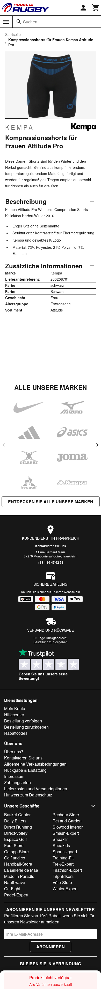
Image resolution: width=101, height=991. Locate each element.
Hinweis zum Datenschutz (28, 795)
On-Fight (12, 889)
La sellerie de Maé (21, 870)
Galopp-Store (16, 852)
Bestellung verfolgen (23, 721)
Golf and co (14, 858)
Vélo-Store (62, 882)
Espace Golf (15, 839)
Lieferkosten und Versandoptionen (35, 789)
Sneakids (61, 845)
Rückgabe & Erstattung (25, 770)
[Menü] (6, 22)
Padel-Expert (16, 895)
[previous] (3, 444)
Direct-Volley (15, 833)
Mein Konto (14, 708)
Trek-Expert (63, 864)
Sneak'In (61, 839)
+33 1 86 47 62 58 (50, 562)
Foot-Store (14, 845)
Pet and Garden (67, 821)
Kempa (19, 127)
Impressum (14, 776)
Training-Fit (63, 858)
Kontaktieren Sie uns (50, 546)
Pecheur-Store (66, 815)
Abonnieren (50, 947)
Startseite (13, 34)
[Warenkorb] (96, 8)
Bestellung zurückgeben (50, 642)
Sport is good (65, 852)
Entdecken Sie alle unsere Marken (50, 501)
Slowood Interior (68, 827)
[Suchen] (19, 21)
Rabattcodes (15, 733)
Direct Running (18, 827)
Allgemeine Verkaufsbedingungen (35, 764)
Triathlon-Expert (67, 870)
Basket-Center (17, 815)
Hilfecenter (14, 715)
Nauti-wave (14, 882)
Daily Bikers (15, 821)
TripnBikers (63, 876)
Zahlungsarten (17, 782)
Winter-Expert (65, 889)
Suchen (30, 22)
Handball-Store (18, 864)
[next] (97, 444)
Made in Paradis (19, 876)
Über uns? (13, 752)
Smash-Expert (66, 833)
